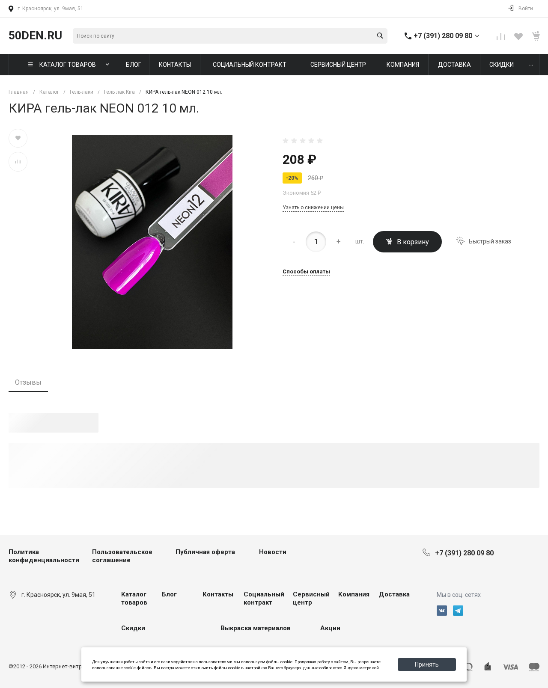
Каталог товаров (134, 598)
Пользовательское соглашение (122, 556)
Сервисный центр (311, 598)
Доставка (394, 594)
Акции (330, 628)
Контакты (218, 594)
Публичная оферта (205, 552)
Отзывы (28, 382)
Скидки (133, 628)
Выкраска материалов (255, 628)
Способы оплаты (306, 272)
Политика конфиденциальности (44, 556)
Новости (272, 552)
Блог (169, 594)
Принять (427, 664)
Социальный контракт (264, 598)
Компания (353, 594)
